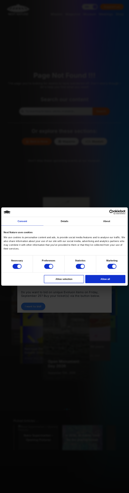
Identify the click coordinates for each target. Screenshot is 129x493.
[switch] (48, 266)
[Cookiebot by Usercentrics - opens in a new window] (111, 212)
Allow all (105, 279)
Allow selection (64, 279)
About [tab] (106, 221)
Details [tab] (64, 221)
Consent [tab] (22, 221)
